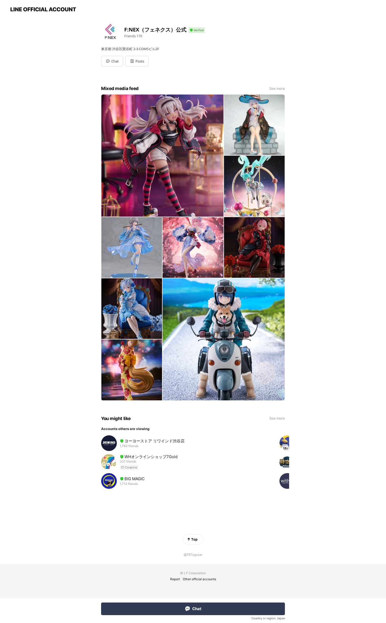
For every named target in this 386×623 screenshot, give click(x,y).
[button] (137, 61)
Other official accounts (199, 579)
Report (175, 579)
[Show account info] (197, 30)
